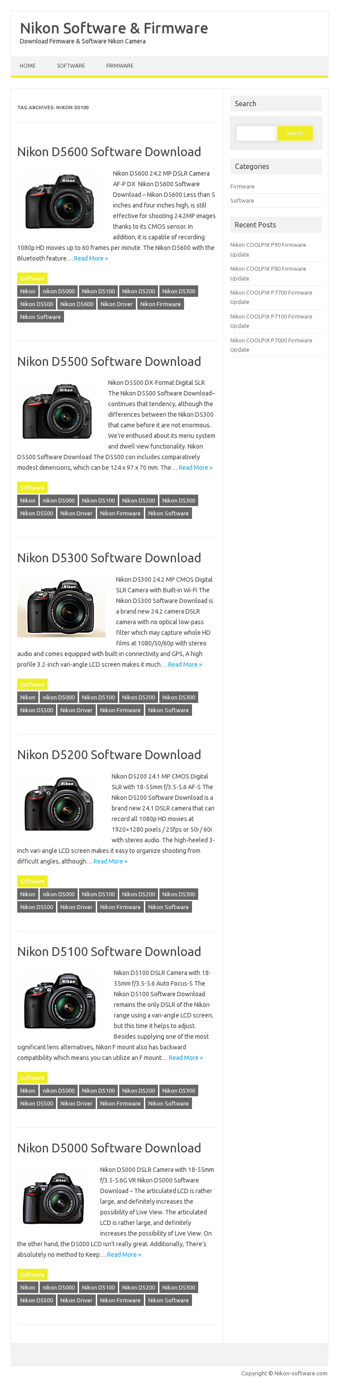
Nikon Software (40, 317)
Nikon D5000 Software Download (109, 1148)
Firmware (120, 66)
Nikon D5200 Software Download (109, 754)
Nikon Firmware (160, 304)
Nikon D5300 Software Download (109, 557)
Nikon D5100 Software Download (109, 951)
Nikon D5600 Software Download (109, 151)
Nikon (27, 291)
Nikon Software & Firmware (114, 27)
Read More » (91, 258)
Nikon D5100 (98, 291)
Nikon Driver (117, 304)
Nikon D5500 (36, 304)
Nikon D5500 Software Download (109, 361)
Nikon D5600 (76, 304)
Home (28, 66)
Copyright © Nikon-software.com (284, 1373)
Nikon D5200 (138, 291)
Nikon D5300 (178, 291)
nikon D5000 (59, 291)
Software (71, 66)
